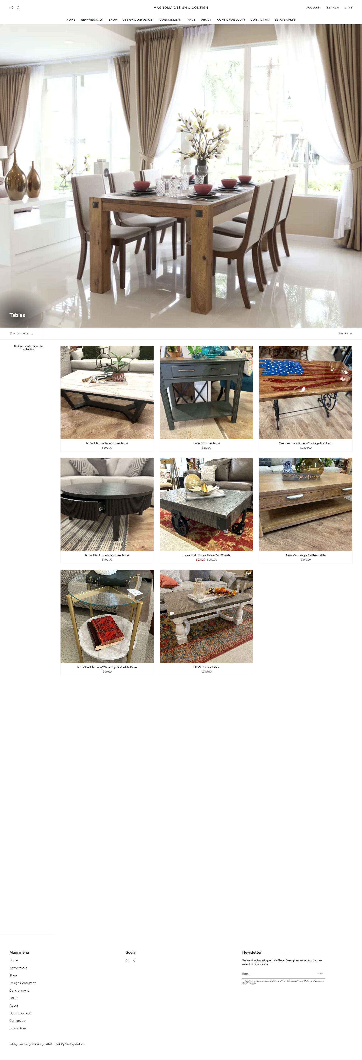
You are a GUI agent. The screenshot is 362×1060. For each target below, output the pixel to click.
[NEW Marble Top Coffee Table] (107, 392)
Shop (13, 975)
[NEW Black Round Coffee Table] (107, 504)
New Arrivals (18, 968)
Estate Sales (17, 1028)
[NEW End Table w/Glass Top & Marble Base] (107, 616)
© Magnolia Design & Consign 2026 (30, 1044)
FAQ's (13, 998)
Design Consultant (22, 983)
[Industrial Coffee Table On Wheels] (206, 504)
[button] (333, 7)
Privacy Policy (303, 980)
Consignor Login (20, 1013)
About (13, 1005)
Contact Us (17, 1020)
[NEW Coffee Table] (206, 616)
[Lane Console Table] (206, 392)
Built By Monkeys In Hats (70, 1044)
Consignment (19, 990)
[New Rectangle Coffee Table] (305, 504)
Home (13, 960)
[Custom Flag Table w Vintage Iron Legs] (305, 392)
